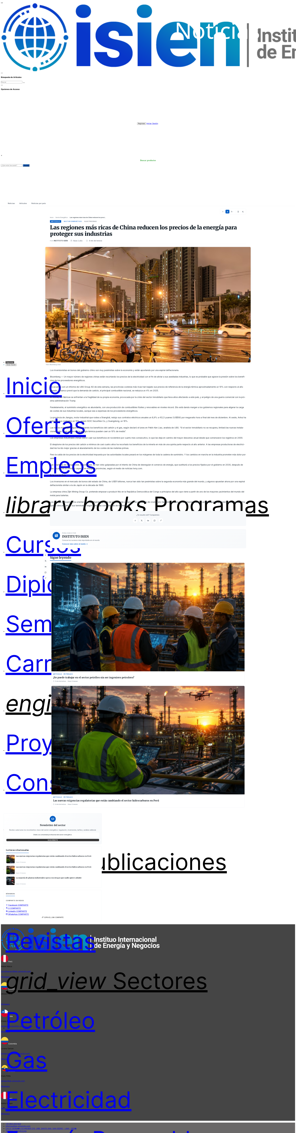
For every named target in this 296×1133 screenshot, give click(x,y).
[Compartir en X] (45, 561)
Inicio (52, 217)
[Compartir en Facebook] (45, 555)
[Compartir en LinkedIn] (45, 566)
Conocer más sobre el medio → (75, 544)
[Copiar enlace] (45, 578)
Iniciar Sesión (152, 123)
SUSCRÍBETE (53, 840)
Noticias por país (38, 203)
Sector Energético (62, 217)
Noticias (11, 203)
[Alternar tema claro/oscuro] (243, 211)
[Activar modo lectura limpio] (238, 211)
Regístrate (141, 123)
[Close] (2, 85)
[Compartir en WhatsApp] (45, 572)
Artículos (23, 203)
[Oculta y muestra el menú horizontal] (2, 2)
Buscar (26, 165)
